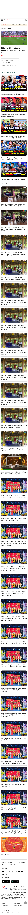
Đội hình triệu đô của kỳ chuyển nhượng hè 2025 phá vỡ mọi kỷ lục (13, 115)
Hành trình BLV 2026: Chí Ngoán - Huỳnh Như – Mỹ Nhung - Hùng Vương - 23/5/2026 (13, 496)
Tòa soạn (10, 862)
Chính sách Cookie (5, 910)
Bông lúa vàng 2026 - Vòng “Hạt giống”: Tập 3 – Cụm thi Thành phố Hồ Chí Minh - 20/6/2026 (13, 402)
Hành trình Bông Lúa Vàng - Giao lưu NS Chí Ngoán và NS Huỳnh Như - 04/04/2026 (13, 666)
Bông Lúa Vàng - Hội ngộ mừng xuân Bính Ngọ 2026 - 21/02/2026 (13, 808)
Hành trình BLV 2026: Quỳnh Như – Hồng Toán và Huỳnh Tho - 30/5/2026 (13, 473)
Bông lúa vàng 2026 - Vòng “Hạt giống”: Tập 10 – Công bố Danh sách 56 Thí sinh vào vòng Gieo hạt (13, 254)
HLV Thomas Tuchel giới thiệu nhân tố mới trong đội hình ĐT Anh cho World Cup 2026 (12, 93)
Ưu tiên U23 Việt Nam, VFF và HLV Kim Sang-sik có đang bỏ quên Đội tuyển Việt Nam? (13, 137)
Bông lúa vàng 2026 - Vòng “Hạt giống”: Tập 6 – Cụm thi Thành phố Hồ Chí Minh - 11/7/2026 (13, 327)
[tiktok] (9, 871)
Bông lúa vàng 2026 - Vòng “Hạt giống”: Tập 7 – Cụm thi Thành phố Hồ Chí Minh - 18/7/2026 (13, 302)
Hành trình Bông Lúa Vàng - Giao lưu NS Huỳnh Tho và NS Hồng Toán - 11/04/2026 (13, 642)
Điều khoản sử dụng (18, 905)
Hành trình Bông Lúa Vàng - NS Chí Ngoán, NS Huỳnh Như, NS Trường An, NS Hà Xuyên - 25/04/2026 (14, 593)
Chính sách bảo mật (5, 908)
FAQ (14, 864)
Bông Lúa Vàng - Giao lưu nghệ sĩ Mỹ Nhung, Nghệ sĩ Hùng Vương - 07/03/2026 (13, 762)
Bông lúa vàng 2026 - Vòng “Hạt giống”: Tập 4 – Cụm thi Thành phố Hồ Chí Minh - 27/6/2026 (13, 377)
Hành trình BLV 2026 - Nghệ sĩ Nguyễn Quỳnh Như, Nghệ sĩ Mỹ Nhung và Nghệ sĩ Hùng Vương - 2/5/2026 (13, 568)
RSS (14, 862)
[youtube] (6, 871)
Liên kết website (22, 862)
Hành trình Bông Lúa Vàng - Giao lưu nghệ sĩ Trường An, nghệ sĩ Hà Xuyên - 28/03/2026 (13, 690)
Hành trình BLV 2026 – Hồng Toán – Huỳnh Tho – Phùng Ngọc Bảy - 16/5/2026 (13, 519)
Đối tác (3, 864)
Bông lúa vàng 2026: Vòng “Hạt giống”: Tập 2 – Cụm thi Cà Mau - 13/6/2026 (14, 426)
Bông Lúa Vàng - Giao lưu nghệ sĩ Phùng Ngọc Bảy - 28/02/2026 (13, 785)
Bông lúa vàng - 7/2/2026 (8, 854)
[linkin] (15, 871)
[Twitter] (3, 874)
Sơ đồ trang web (4, 905)
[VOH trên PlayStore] (15, 882)
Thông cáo (10, 864)
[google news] (19, 871)
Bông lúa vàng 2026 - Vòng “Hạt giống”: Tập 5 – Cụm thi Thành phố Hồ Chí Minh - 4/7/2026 (13, 352)
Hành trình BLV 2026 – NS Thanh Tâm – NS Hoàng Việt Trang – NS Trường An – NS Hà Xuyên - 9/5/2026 (13, 543)
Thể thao (9, 28)
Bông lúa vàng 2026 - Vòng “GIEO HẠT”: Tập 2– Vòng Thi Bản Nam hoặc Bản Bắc (13, 205)
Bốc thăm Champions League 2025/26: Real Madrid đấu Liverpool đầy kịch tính (13, 180)
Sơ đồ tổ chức (17, 903)
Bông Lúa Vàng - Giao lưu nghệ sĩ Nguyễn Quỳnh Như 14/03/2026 (13, 739)
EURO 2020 (5, 68)
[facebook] (3, 871)
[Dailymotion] (6, 874)
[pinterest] (12, 871)
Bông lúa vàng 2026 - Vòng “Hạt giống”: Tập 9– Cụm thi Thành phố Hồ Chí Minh (13, 278)
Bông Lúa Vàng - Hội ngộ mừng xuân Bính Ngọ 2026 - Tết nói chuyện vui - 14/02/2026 (14, 832)
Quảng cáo (4, 862)
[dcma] (22, 871)
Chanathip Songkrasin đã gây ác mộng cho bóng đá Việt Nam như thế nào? (12, 158)
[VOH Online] (8, 20)
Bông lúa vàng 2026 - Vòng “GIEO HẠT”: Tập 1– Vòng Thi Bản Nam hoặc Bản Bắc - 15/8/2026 (13, 229)
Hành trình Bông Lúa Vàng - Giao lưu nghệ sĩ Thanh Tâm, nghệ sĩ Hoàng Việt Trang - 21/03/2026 (13, 715)
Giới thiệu (3, 903)
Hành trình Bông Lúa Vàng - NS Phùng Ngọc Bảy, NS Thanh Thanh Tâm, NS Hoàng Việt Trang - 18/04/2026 (14, 618)
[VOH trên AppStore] (6, 882)
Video (4, 28)
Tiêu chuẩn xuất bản (18, 908)
